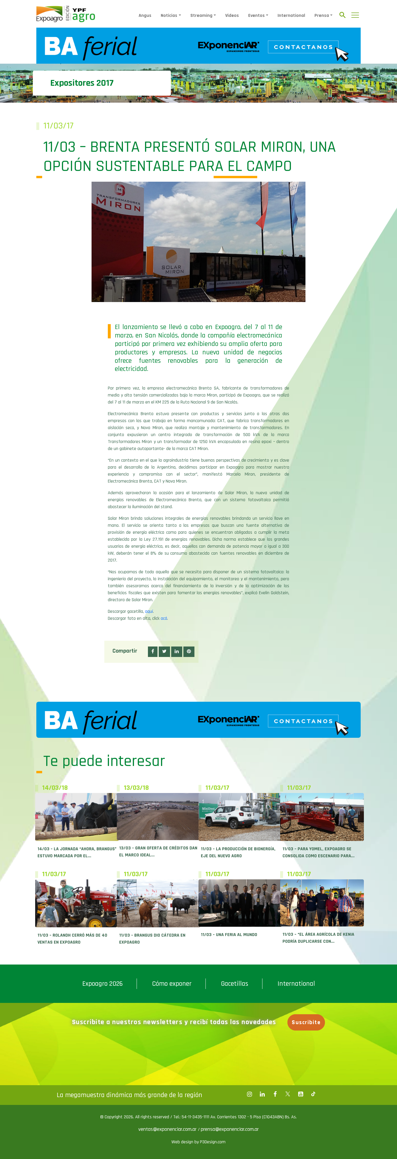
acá (164, 618)
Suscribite (306, 1022)
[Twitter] (287, 1094)
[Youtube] (300, 1094)
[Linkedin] (262, 1094)
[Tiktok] (313, 1094)
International (291, 15)
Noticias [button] (169, 15)
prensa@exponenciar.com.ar (230, 1129)
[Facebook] (249, 1094)
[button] (153, 652)
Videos (232, 15)
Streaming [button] (201, 15)
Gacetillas (234, 983)
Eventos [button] (256, 15)
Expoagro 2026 (102, 983)
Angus (145, 15)
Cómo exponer (172, 983)
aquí (149, 611)
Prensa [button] (321, 15)
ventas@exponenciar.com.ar (168, 1129)
